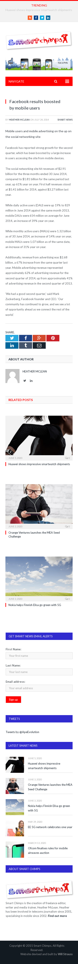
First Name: (13, 649)
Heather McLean (19, 119)
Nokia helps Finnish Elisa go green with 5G (34, 605)
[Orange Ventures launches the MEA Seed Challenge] (39, 506)
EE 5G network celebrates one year (50, 827)
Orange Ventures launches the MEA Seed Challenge (50, 787)
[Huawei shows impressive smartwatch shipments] (39, 438)
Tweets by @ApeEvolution (22, 732)
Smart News (65, 119)
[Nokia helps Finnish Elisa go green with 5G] (39, 578)
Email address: (15, 681)
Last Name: (13, 665)
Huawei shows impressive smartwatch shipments (39, 464)
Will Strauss (65, 954)
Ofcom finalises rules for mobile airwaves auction (48, 850)
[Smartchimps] (39, 40)
